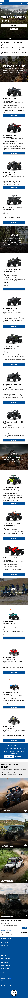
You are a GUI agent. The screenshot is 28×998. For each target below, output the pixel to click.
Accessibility (3, 982)
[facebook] (1, 985)
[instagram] (4, 985)
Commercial (24, 1)
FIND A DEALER (5, 945)
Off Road (6, 1)
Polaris (2, 1)
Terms (2, 980)
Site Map (2, 974)
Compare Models (19, 756)
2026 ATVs (4, 13)
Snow (11, 1)
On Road (14, 1)
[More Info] (14, 101)
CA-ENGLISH (4, 949)
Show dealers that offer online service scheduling (13, 934)
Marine (19, 1)
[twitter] (7, 985)
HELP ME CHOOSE (14, 25)
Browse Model (14, 115)
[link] (14, 955)
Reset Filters (24, 932)
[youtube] (10, 985)
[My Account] (24, 3)
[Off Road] (14, 3)
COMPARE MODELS (14, 28)
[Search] (22, 3)
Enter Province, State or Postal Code (10, 925)
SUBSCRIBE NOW (5, 942)
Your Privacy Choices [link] (5, 978)
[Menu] (1, 3)
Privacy (2, 976)
